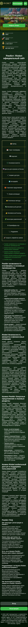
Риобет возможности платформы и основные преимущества (15, 244)
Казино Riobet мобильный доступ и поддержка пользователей (15, 256)
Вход (14, 603)
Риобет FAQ (8, 259)
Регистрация (17, 3)
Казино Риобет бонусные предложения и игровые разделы (14, 252)
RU (25, 3)
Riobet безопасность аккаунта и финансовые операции (14, 248)
